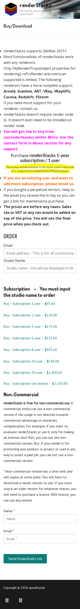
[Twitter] (20, 600)
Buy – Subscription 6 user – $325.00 (30, 338)
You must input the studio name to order (37, 292)
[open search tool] (66, 9)
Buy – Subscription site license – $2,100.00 (36, 383)
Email (8, 245)
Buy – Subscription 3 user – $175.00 (30, 326)
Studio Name (14, 260)
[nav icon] (74, 9)
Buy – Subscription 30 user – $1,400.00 (33, 372)
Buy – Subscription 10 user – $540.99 (31, 361)
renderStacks (35, 5)
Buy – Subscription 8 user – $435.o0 (30, 349)
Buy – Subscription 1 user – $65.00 (29, 303)
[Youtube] (13, 600)
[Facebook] (7, 600)
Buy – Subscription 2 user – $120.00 (30, 315)
